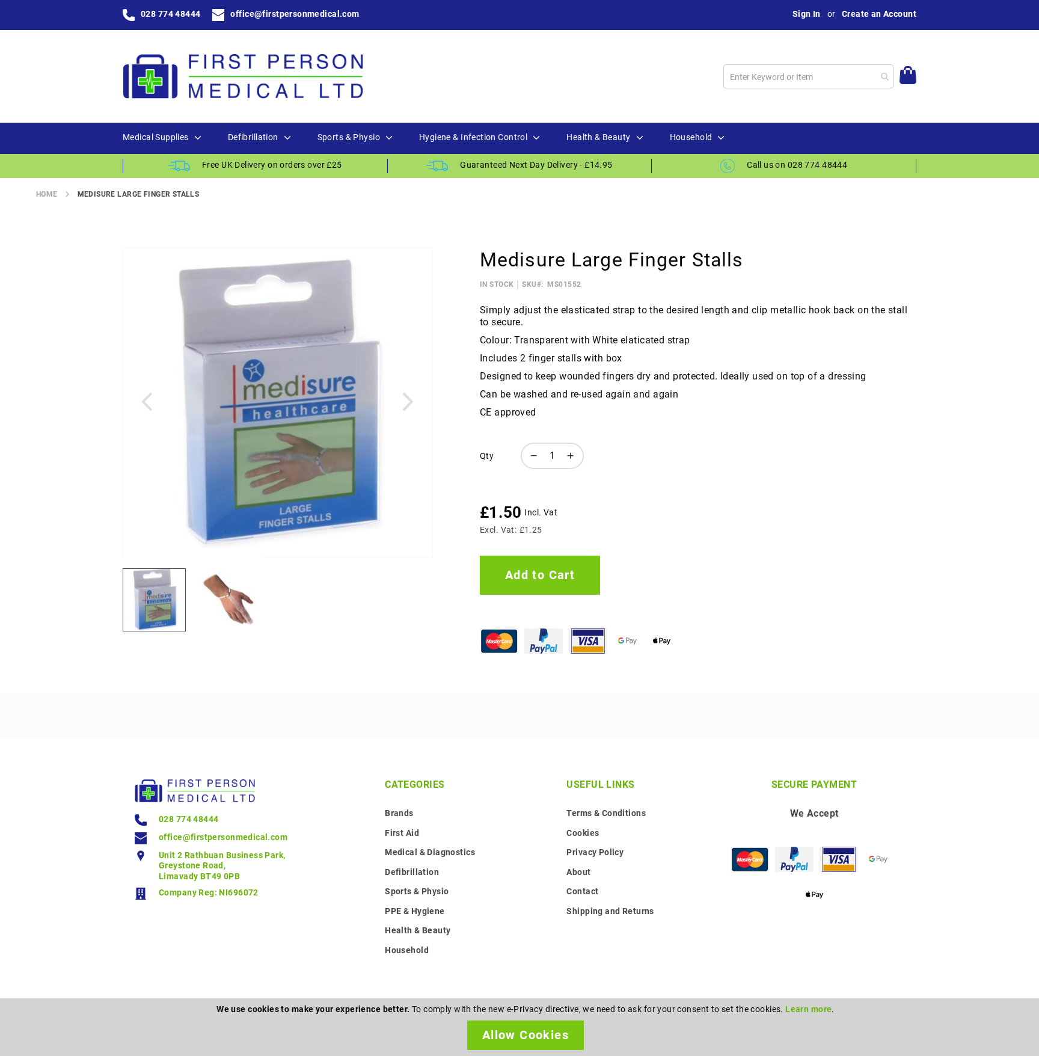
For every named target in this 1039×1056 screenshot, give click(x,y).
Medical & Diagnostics (430, 852)
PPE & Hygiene (414, 911)
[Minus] (531, 456)
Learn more (808, 1009)
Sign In (806, 14)
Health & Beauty (417, 930)
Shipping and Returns (610, 911)
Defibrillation (412, 872)
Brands (399, 813)
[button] (147, 401)
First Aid (402, 833)
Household (407, 950)
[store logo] (243, 76)
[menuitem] (156, 138)
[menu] (519, 138)
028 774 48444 (170, 14)
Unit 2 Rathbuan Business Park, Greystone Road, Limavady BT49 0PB (222, 865)
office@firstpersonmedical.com (294, 14)
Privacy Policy (595, 852)
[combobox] (808, 76)
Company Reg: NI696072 (209, 892)
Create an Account (879, 14)
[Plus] (574, 456)
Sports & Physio (417, 891)
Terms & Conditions (606, 813)
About (578, 872)
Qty (487, 456)
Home (47, 194)
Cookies (582, 833)
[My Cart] (908, 76)
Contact (582, 891)
